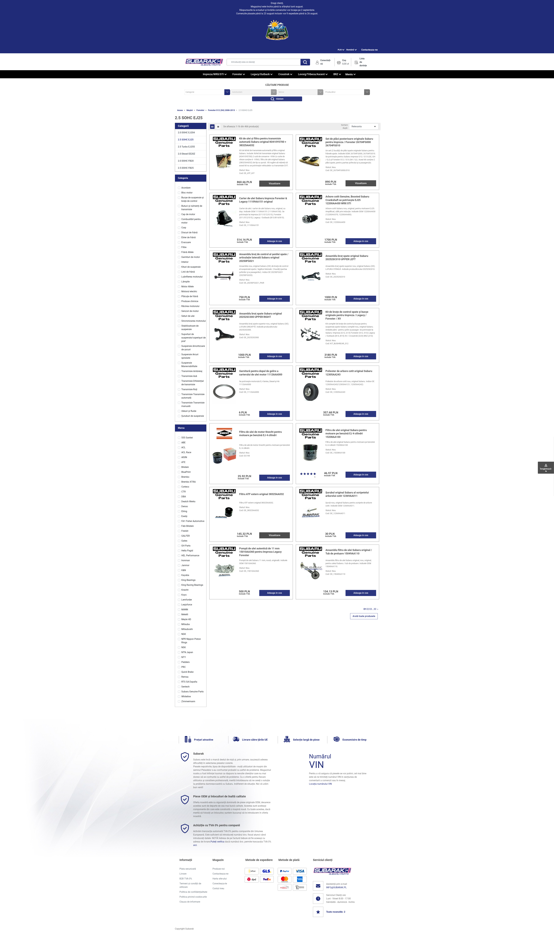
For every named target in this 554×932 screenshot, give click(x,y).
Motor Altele (187, 286)
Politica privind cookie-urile (193, 896)
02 (367, 609)
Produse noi (219, 868)
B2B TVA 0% (185, 878)
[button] (343, 62)
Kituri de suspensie (191, 267)
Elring (184, 511)
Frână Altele (187, 252)
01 (365, 609)
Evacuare (186, 242)
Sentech (185, 686)
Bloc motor (186, 192)
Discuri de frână (189, 232)
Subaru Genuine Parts (192, 691)
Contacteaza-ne (369, 49)
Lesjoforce (186, 604)
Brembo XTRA (188, 481)
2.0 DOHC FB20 (186, 160)
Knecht (184, 589)
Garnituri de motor (190, 257)
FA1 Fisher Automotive (192, 521)
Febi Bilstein (187, 526)
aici (195, 845)
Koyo (184, 594)
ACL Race (186, 452)
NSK (183, 647)
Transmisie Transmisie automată (192, 396)
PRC (183, 667)
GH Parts (185, 545)
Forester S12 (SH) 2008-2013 (221, 110)
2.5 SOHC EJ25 (185, 139)
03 (370, 609)
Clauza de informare (189, 901)
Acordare (185, 187)
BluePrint (186, 472)
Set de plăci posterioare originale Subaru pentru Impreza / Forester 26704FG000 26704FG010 (349, 142)
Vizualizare (274, 183)
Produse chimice (189, 301)
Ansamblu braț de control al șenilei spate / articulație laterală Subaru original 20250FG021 (263, 257)
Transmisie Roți (189, 389)
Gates (184, 540)
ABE (183, 442)
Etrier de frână (188, 237)
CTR (183, 491)
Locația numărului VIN (320, 783)
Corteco (185, 486)
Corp (183, 227)
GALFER (185, 535)
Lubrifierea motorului (192, 276)
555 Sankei (187, 437)
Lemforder (186, 599)
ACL (183, 447)
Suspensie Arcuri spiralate (189, 356)
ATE (183, 462)
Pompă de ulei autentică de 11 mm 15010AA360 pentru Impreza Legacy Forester (260, 552)
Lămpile (185, 281)
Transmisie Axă (189, 376)
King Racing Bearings (192, 585)
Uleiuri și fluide (188, 411)
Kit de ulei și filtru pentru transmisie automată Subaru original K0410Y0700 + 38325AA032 (262, 142)
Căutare (279, 99)
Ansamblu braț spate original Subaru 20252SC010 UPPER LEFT (346, 257)
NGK (183, 634)
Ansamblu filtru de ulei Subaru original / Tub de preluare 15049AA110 (348, 551)
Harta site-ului (220, 878)
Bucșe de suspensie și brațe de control (192, 199)
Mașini (190, 110)
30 (375, 609)
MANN (184, 609)
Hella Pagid (187, 550)
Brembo (185, 477)
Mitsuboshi (187, 629)
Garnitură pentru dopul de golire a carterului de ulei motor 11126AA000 (260, 373)
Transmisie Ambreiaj (191, 371)
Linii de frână (188, 271)
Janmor (185, 565)
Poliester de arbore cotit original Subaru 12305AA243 (348, 373)
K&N (183, 570)
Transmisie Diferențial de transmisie (192, 383)
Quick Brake (187, 672)
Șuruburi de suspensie (192, 416)
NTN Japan (187, 652)
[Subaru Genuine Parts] (224, 141)
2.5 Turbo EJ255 (186, 146)
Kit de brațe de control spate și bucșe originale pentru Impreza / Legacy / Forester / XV (346, 315)
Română (350, 50)
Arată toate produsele (364, 616)
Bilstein (185, 467)
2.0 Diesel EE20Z (186, 153)
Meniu (349, 74)
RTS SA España (189, 681)
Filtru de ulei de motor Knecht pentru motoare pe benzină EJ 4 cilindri (260, 433)
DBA (183, 496)
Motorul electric (189, 291)
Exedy (184, 516)
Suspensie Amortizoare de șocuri (193, 348)
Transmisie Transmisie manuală (192, 404)
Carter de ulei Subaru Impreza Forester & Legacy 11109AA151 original (263, 200)
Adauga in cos (274, 241)
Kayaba (185, 575)
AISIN (184, 457)
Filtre (183, 247)
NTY (183, 657)
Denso (184, 506)
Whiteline (186, 696)
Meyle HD (186, 619)
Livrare (182, 873)
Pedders (185, 662)
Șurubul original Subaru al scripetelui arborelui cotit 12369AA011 (347, 494)
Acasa (180, 110)
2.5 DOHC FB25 (186, 168)
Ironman (185, 560)
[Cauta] (305, 62)
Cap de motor (188, 214)
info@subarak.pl (336, 887)
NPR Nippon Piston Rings (191, 641)
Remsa (184, 676)
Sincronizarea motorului (193, 321)
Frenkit (184, 531)
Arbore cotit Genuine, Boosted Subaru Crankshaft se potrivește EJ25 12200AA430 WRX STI (347, 200)
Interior (184, 262)
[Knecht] (224, 433)
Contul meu (218, 888)
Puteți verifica (217, 841)
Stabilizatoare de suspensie (190, 327)
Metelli (184, 614)
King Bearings (188, 580)
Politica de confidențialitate (193, 892)
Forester (200, 110)
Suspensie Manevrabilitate (189, 364)
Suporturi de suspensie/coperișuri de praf (193, 337)
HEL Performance (190, 555)
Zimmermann (188, 701)
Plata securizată (187, 868)
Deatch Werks (188, 501)
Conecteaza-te (220, 883)
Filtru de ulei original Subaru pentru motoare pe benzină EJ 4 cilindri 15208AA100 (346, 433)
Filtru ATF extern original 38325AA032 (261, 494)
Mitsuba (185, 624)
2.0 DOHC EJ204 (186, 132)
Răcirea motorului (190, 306)
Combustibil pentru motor (191, 221)
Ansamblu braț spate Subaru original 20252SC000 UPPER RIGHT (260, 315)
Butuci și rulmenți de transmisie (191, 208)
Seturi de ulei (187, 316)
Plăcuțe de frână (189, 296)
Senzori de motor (190, 311)
